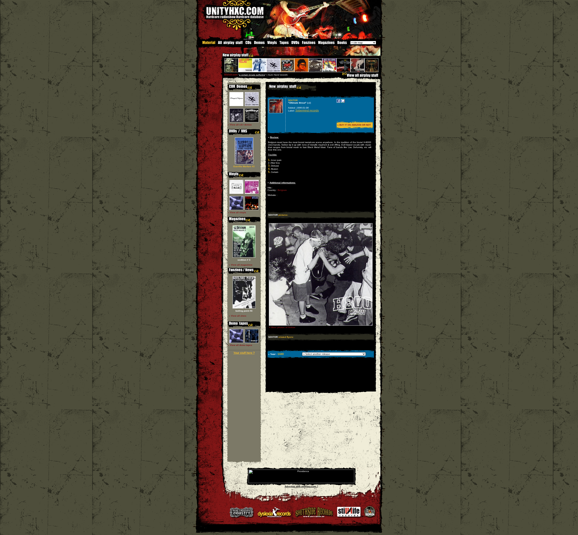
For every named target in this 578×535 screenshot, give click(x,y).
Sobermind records (307, 110)
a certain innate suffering (252, 75)
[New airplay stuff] (220, 57)
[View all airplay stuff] (361, 76)
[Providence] (301, 482)
